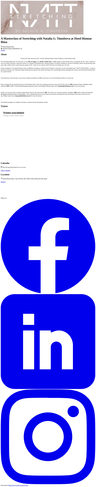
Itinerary (3, 182)
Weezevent (11, 485)
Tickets (3, 50)
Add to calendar (5, 170)
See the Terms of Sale (21, 485)
